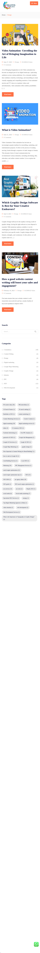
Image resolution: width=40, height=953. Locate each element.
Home (3, 15)
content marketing (24, 414)
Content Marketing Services (11, 419)
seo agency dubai (20, 479)
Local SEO (25, 461)
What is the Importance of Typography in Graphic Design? (18, 518)
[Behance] (27, 948)
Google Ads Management (26, 437)
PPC (5, 379)
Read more (7, 94)
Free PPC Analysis (26, 432)
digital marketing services (26, 423)
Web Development (9, 388)
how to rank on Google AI (11, 456)
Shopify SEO (30, 489)
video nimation (8, 507)
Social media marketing (23, 493)
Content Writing (8, 354)
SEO (5, 383)
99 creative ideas (9, 404)
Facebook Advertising (10, 432)
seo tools (19, 489)
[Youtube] (18, 948)
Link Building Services (10, 461)
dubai (5, 428)
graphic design (27, 447)
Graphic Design (8, 371)
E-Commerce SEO (18, 428)
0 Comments (7, 65)
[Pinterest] (22, 948)
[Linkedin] (32, 948)
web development (22, 507)
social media (7, 493)
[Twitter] (8, 948)
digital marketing (9, 423)
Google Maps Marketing (11, 366)
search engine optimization (11, 470)
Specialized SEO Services (11, 498)
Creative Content (29, 419)
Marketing (7, 465)
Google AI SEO (26, 442)
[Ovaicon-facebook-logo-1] (13, 948)
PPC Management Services (23, 465)
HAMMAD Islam (27, 62)
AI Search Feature (9, 409)
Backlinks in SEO (9, 414)
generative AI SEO (9, 437)
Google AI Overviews (10, 442)
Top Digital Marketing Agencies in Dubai (15, 503)
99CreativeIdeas (24, 404)
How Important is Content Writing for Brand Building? (18, 451)
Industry (6, 375)
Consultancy (7, 350)
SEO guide (7, 484)
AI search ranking (24, 409)
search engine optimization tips (12, 474)
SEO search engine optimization (24, 484)
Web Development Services (11, 512)
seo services (7, 489)
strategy (26, 498)
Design (17, 62)
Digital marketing (9, 362)
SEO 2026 (7, 479)
